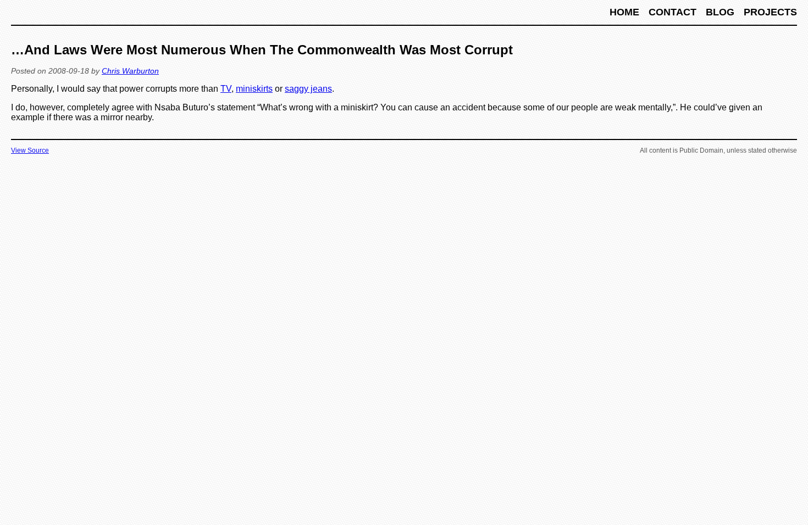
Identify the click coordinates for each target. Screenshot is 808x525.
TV (225, 88)
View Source (30, 150)
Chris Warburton (130, 70)
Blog (721, 12)
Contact (674, 12)
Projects (770, 12)
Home (626, 12)
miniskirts (254, 88)
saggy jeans (308, 88)
